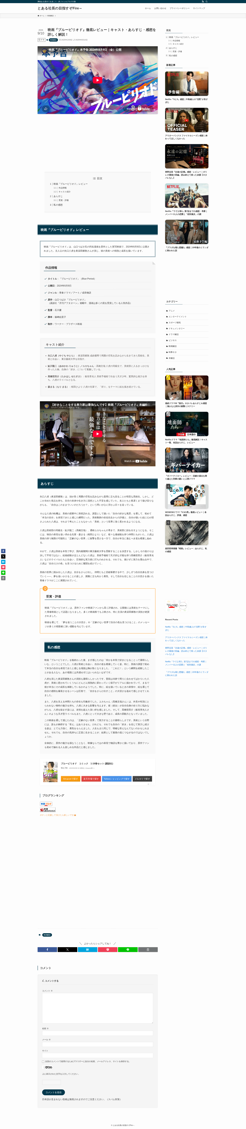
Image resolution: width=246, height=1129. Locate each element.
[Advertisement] (97, 143)
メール (46, 1039)
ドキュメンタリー (177, 328)
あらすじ (58, 196)
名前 (45, 1028)
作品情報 (63, 188)
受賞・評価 (64, 200)
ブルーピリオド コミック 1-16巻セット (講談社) (87, 763)
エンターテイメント (178, 316)
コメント (47, 991)
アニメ (172, 311)
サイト (45, 1051)
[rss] (203, 1)
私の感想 (58, 205)
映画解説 (53, 40)
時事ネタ (173, 352)
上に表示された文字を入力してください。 (61, 1074)
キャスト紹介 (65, 192)
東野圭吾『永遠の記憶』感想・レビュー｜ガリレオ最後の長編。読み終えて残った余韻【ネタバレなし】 (186, 651)
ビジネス (173, 340)
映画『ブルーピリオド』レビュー (71, 184)
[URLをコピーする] (148, 949)
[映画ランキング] (48, 811)
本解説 (172, 358)
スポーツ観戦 (175, 322)
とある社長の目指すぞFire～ (60, 8)
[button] (47, 949)
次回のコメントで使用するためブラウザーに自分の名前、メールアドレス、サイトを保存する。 (88, 1061)
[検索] (206, 1)
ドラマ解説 (174, 334)
